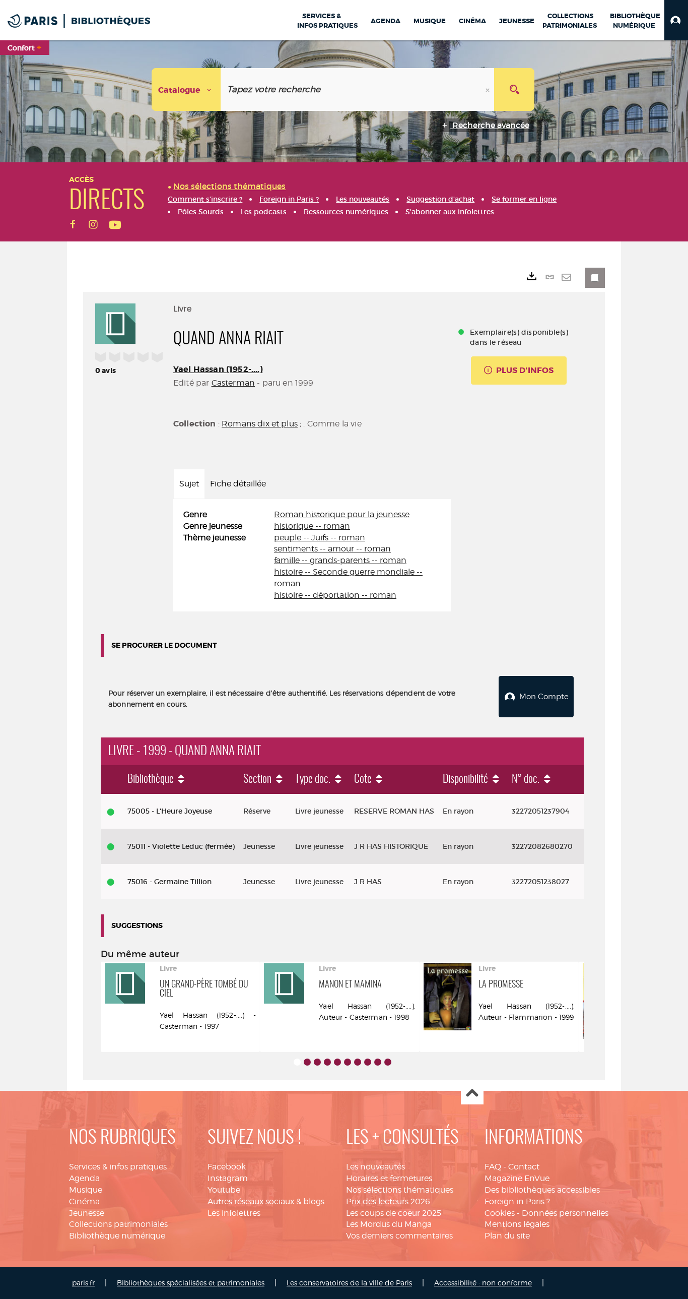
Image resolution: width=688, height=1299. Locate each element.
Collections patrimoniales (118, 1224)
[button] (676, 20)
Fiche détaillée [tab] (238, 483)
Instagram (228, 1178)
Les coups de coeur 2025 (393, 1213)
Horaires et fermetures (389, 1178)
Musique (85, 1190)
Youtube (224, 1190)
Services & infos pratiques (118, 1166)
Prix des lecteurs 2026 (388, 1201)
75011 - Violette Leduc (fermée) (181, 846)
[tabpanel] (312, 555)
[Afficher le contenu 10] (387, 1062)
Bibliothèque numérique (117, 1236)
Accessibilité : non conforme (483, 1282)
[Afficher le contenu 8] (367, 1062)
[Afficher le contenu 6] (347, 1062)
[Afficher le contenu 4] (327, 1062)
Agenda (84, 1178)
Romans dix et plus (260, 423)
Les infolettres (234, 1213)
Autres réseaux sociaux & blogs (266, 1201)
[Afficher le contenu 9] (377, 1062)
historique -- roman (312, 526)
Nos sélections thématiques (399, 1190)
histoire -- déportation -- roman (335, 595)
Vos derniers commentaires (399, 1236)
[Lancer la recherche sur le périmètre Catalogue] (514, 89)
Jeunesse (86, 1213)
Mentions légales (517, 1224)
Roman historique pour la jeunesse (341, 514)
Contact (523, 1166)
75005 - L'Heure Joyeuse (169, 811)
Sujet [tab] (189, 483)
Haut (472, 1093)
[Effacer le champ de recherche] (489, 89)
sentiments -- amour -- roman (332, 548)
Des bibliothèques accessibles (542, 1190)
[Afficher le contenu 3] (317, 1062)
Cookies (500, 1213)
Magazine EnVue (517, 1178)
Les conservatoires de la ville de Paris (349, 1282)
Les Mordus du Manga (389, 1224)
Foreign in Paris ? (517, 1201)
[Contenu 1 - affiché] (297, 1062)
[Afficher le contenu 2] (307, 1062)
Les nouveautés (375, 1166)
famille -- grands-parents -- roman (340, 560)
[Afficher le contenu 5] (337, 1062)
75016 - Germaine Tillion (169, 881)
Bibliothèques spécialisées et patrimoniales (190, 1282)
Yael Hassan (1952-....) (218, 369)
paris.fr (83, 1282)
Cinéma (84, 1201)
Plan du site (507, 1236)
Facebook (227, 1166)
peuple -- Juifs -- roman (319, 537)
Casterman (233, 383)
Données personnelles (565, 1213)
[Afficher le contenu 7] (357, 1062)
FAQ (493, 1166)
